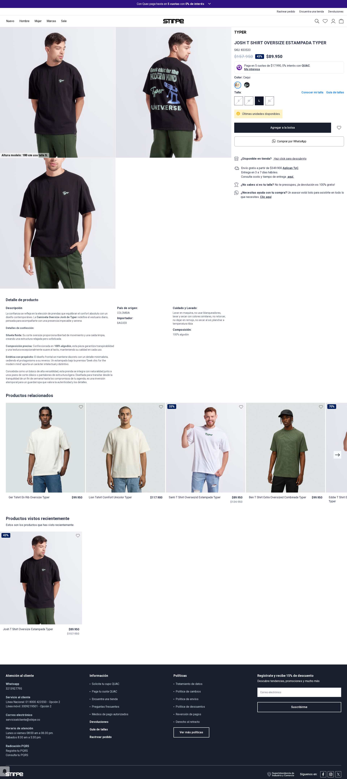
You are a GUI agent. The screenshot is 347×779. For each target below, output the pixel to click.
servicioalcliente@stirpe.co (23, 719)
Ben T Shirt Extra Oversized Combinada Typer (277, 497)
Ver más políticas (191, 732)
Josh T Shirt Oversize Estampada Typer (28, 629)
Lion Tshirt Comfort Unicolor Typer (110, 497)
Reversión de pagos (188, 714)
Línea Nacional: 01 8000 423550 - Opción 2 (33, 702)
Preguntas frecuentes (105, 706)
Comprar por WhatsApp (291, 141)
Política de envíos (187, 699)
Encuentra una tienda (105, 699)
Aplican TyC (290, 168)
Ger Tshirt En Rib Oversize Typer (29, 497)
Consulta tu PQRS (17, 755)
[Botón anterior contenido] (337, 455)
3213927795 (14, 688)
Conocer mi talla (312, 92)
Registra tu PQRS (17, 750)
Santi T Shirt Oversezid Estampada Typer (194, 497)
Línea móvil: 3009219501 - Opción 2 (29, 706)
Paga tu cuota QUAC (104, 691)
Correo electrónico (270, 692)
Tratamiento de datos (189, 684)
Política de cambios (188, 691)
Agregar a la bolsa (282, 127)
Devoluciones (99, 722)
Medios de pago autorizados (110, 714)
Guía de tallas (335, 92)
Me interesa (252, 69)
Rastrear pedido (101, 737)
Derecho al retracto (188, 722)
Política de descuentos (190, 706)
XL (269, 101)
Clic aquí (265, 197)
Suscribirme (299, 707)
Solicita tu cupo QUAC (105, 684)
